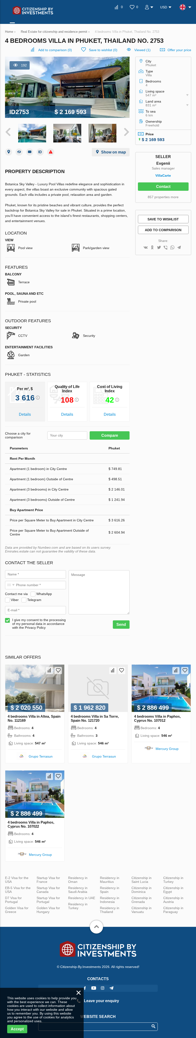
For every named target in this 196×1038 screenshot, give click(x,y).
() (55, 50)
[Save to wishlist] (58, 670)
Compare (109, 435)
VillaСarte (163, 175)
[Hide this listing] (19, 152)
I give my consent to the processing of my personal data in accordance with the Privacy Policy (39, 623)
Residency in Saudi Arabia (77, 890)
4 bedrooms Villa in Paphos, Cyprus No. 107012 (157, 718)
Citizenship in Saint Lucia (141, 880)
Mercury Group (167, 749)
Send (121, 625)
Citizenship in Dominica (141, 890)
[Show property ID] (40, 152)
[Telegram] (179, 248)
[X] (159, 248)
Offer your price (179, 50)
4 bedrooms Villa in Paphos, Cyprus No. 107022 (31, 824)
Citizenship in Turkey (173, 880)
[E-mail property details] (29, 152)
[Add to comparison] (49, 670)
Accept (17, 1029)
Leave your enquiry (101, 1001)
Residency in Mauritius (109, 880)
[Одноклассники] (152, 248)
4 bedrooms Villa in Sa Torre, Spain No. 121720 (95, 718)
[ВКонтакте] (145, 248)
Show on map (113, 152)
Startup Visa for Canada (48, 890)
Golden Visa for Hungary (48, 910)
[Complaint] (50, 152)
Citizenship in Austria (173, 900)
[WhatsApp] (172, 248)
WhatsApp (44, 594)
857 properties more (163, 197)
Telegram (34, 600)
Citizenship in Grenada (141, 900)
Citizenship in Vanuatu (141, 910)
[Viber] (165, 248)
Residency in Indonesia (109, 900)
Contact (163, 187)
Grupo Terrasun (41, 756)
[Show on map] (8, 152)
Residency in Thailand (109, 910)
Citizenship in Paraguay (173, 910)
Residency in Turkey (77, 906)
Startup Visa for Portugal (48, 900)
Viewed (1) (142, 50)
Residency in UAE (81, 898)
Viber (15, 600)
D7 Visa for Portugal (13, 900)
